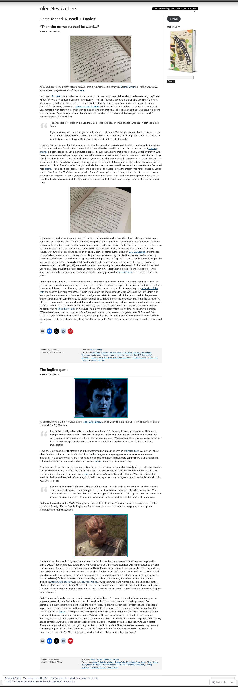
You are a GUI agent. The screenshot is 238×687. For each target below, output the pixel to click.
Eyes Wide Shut (133, 662)
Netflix (62, 611)
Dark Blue (128, 352)
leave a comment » (49, 31)
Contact (173, 19)
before (48, 169)
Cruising (104, 352)
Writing (99, 350)
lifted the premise (66, 309)
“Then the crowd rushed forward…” (69, 27)
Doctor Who (96, 355)
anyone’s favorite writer (87, 106)
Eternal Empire (128, 87)
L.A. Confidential (137, 251)
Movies (100, 659)
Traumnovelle (112, 667)
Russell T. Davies (89, 358)
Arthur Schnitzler (99, 662)
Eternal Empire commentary (113, 355)
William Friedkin (97, 360)
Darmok (136, 352)
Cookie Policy (68, 681)
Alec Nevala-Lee (58, 8)
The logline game (54, 370)
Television (108, 659)
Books (92, 350)
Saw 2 (100, 358)
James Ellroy (131, 355)
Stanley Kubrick (109, 665)
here (82, 90)
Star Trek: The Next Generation (117, 358)
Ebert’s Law (132, 451)
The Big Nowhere (139, 358)
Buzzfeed (56, 96)
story (86, 474)
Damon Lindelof (115, 352)
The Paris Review (97, 667)
